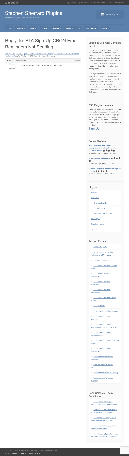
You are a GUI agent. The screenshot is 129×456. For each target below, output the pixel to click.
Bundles (94, 192)
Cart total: (111, 14)
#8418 (77, 61)
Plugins (20, 28)
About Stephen (91, 28)
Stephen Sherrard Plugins (33, 12)
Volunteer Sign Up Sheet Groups (105, 311)
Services (55, 28)
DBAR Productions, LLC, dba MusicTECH (25, 453)
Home (9, 28)
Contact (105, 28)
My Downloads (83, 2)
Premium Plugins (97, 224)
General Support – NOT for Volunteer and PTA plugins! (34, 54)
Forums (12, 54)
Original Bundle (99, 208)
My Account (71, 2)
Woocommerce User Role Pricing (105, 372)
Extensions (95, 198)
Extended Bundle (100, 203)
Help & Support (72, 28)
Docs (32, 28)
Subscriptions (119, 2)
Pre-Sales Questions (100, 260)
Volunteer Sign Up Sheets (103, 213)
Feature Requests (100, 247)
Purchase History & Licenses (101, 2)
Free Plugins (95, 219)
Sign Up (94, 128)
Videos (44, 28)
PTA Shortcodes (99, 306)
